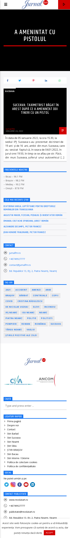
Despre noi (13, 425)
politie (31, 318)
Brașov (10, 295)
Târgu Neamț (14, 329)
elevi (36, 306)
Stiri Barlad (13, 433)
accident (21, 289)
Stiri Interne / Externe (18, 458)
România (40, 324)
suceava (56, 324)
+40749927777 (17, 258)
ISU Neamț (28, 312)
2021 (8, 289)
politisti (47, 318)
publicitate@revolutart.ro (22, 511)
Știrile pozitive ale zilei (21, 335)
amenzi (36, 289)
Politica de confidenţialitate (21, 466)
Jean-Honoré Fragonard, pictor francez (25, 232)
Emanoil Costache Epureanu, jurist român (26, 220)
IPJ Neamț (11, 312)
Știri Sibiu (12, 445)
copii (55, 295)
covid (9, 301)
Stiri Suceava (14, 437)
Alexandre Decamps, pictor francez (23, 226)
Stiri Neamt (13, 441)
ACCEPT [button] (49, 532)
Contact (11, 429)
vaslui (31, 329)
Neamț (43, 312)
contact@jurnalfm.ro (20, 264)
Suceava (9, 91)
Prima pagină (14, 421)
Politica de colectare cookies (22, 462)
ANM (48, 289)
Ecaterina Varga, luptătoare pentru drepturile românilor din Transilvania (30, 208)
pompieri (11, 324)
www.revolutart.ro (18, 499)
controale (40, 295)
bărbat (23, 295)
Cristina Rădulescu (30, 301)
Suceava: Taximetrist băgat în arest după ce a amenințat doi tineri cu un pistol (35, 109)
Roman (25, 324)
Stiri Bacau (12, 454)
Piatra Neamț (14, 318)
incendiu (50, 306)
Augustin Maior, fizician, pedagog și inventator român (33, 215)
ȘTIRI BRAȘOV (14, 449)
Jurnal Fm (10, 128)
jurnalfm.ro (15, 252)
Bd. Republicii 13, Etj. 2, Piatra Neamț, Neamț (33, 270)
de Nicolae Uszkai (17, 306)
